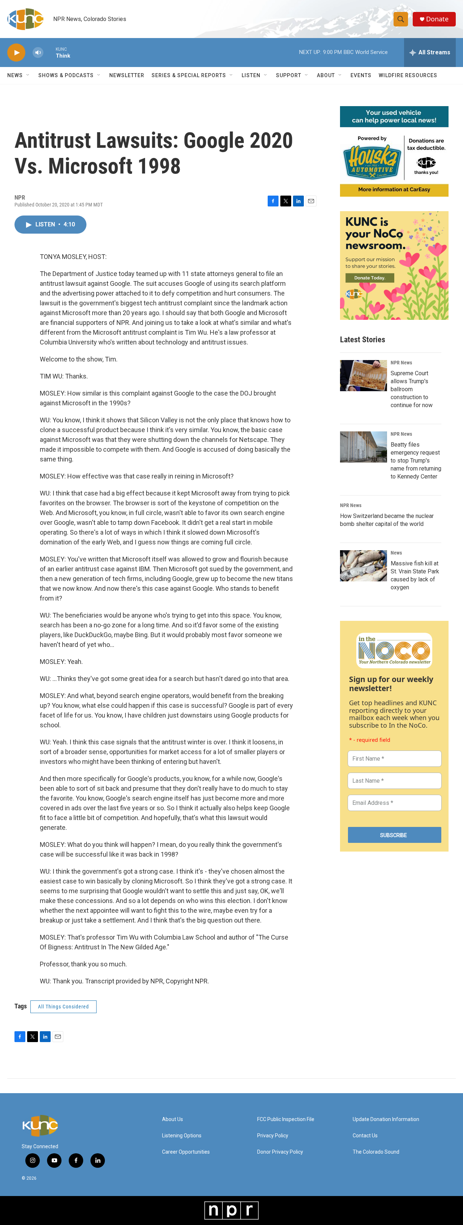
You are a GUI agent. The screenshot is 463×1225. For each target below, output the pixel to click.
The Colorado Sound (376, 1152)
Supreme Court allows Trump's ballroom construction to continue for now (412, 389)
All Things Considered (63, 1006)
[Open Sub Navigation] (28, 75)
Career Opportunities (186, 1152)
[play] (16, 53)
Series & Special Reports (189, 75)
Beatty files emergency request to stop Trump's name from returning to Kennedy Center (416, 460)
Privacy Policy (272, 1135)
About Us (172, 1119)
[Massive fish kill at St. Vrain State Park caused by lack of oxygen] (363, 565)
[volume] (38, 53)
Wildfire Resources (408, 75)
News (396, 553)
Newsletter (126, 75)
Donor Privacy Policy (280, 1152)
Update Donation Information (386, 1119)
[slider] (49, 52)
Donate (437, 19)
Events (361, 75)
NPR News (401, 362)
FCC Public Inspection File (285, 1119)
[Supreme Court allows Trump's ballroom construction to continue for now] (363, 375)
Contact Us (365, 1135)
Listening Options (181, 1135)
